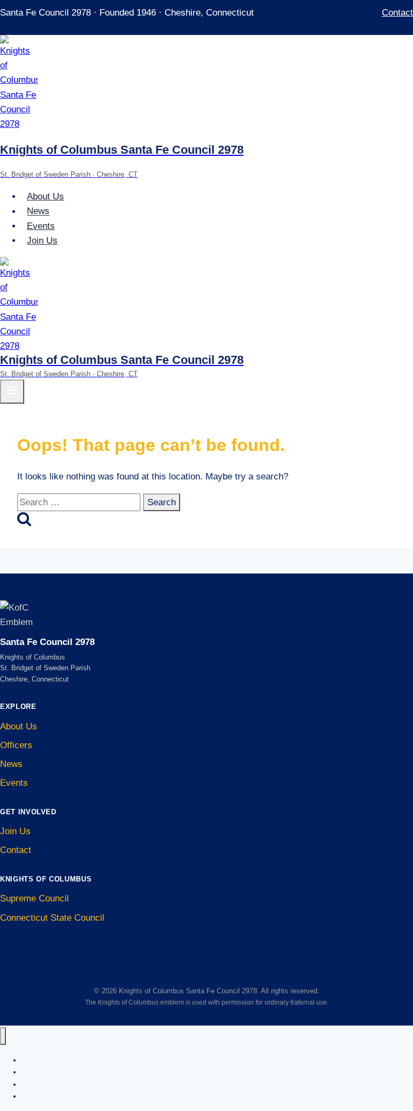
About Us (45, 196)
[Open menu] (12, 391)
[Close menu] (3, 1036)
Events (41, 226)
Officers (16, 745)
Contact (397, 13)
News (38, 211)
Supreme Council (34, 898)
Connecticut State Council (52, 918)
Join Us (42, 240)
